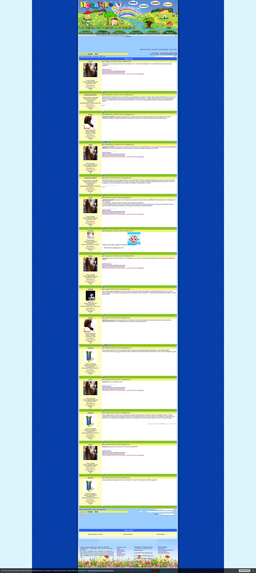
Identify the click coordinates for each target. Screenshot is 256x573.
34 (133, 144)
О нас (118, 548)
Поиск (171, 49)
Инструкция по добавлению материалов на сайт (113, 72)
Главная (98, 35)
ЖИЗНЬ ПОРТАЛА (88, 56)
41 (130, 348)
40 (129, 318)
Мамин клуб (102, 56)
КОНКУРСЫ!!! (161, 548)
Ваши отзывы (120, 549)
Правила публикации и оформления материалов (113, 71)
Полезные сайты (121, 554)
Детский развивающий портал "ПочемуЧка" (92, 547)
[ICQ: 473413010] (107, 142)
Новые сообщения (145, 49)
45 (129, 477)
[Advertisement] (128, 41)
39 (129, 289)
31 (130, 61)
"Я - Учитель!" (140, 73)
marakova (90, 348)
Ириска (90, 114)
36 (130, 197)
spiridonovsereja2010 (90, 94)
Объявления (95, 56)
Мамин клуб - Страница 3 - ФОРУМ (109, 35)
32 (132, 94)
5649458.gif (116, 247)
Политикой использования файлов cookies (101, 570)
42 (130, 379)
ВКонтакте (150, 553)
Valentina (90, 289)
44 (129, 444)
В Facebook (150, 555)
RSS (176, 35)
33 (132, 114)
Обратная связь (121, 551)
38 (133, 256)
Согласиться (244, 570)
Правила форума (163, 49)
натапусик (90, 231)
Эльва (90, 61)
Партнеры (119, 552)
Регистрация (122, 35)
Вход (127, 35)
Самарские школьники (163, 552)
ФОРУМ (80, 56)
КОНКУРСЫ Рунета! (106, 69)
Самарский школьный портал (165, 550)
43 (129, 413)
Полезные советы (162, 551)
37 (132, 231)
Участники (155, 49)
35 (130, 178)
